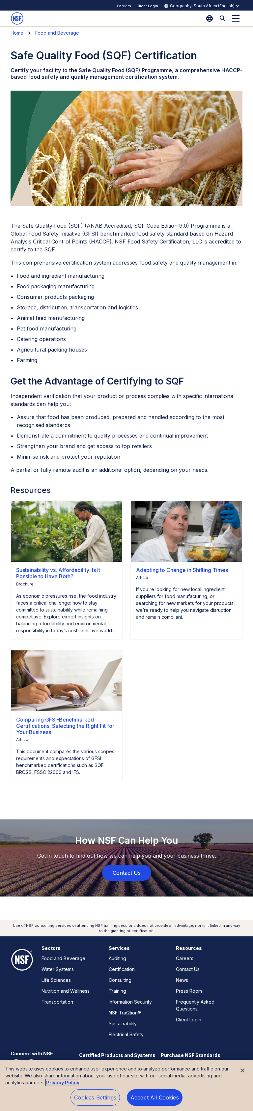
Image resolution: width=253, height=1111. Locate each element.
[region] (126, 1085)
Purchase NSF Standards (190, 1055)
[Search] (222, 18)
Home (17, 33)
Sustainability (123, 1023)
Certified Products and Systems (117, 1055)
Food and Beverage (57, 33)
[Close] (242, 1070)
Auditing (117, 958)
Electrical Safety (126, 1034)
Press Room (189, 991)
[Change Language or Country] (209, 18)
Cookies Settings (95, 1097)
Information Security (130, 1002)
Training (117, 991)
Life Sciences (56, 980)
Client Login (147, 6)
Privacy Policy (62, 1082)
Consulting (120, 980)
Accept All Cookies (154, 1097)
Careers (124, 6)
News (182, 980)
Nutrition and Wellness (66, 991)
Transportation (57, 1002)
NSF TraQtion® (125, 1012)
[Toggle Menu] (235, 18)
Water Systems (58, 969)
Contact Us (188, 969)
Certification (122, 969)
